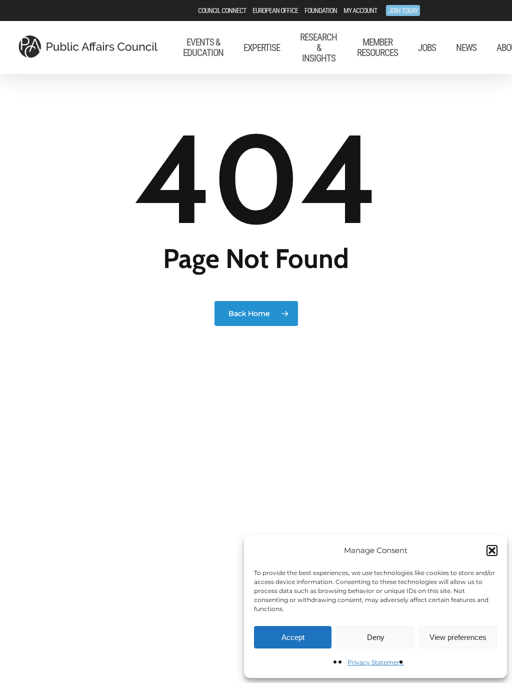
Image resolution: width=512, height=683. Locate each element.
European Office (275, 10)
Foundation (320, 10)
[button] (492, 551)
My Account (360, 10)
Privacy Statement (376, 662)
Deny (375, 637)
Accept (293, 637)
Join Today (403, 10)
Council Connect (222, 10)
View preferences (458, 637)
